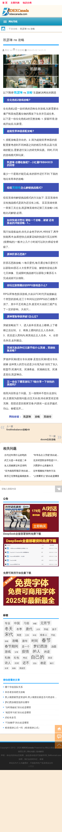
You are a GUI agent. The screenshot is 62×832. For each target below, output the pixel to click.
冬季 (19, 629)
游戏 (8, 651)
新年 (25, 641)
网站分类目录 (51, 747)
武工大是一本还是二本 (15, 460)
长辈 (6, 668)
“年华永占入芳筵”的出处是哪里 (47, 454)
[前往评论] (58, 736)
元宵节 (45, 622)
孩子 (54, 629)
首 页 (4, 2)
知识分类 (27, 2)
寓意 (19, 634)
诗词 (17, 663)
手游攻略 (13, 28)
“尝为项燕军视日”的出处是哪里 (18, 470)
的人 (36, 651)
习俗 (26, 623)
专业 (7, 623)
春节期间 (11, 646)
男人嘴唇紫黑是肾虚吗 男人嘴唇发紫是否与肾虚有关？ (32, 697)
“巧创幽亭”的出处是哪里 (17, 722)
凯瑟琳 (18, 92)
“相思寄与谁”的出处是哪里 (18, 712)
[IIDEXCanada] (31, 11)
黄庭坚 (22, 668)
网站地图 (31, 751)
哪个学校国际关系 (14, 686)
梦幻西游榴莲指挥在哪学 (17, 702)
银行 (52, 663)
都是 (43, 663)
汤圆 (53, 646)
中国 (17, 623)
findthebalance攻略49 (18, 429)
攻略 (29, 92)
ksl (11, 50)
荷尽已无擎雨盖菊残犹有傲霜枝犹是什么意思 (18, 475)
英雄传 (16, 187)
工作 (27, 635)
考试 (25, 657)
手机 (53, 635)
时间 (34, 640)
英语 (50, 657)
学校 (46, 629)
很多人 (43, 634)
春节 (46, 639)
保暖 (35, 623)
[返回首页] (58, 728)
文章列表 (15, 2)
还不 (26, 662)
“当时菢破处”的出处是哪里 (18, 707)
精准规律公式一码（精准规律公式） (23, 727)
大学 (38, 629)
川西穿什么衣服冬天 (43, 465)
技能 (6, 641)
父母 (16, 652)
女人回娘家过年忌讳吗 (15, 465)
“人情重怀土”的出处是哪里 (46, 475)
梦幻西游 (40, 645)
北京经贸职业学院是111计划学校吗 (47, 460)
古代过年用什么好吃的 (15, 454)
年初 (34, 635)
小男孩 (31, 766)
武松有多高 (10, 717)
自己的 (37, 656)
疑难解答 (40, 751)
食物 (14, 668)
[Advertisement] (31, 801)
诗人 (8, 662)
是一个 (26, 646)
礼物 (7, 657)
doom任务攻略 (48, 439)
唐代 (29, 628)
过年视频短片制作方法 (44, 470)
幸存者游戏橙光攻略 (15, 692)
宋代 (9, 634)
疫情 (25, 651)
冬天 (9, 628)
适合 (35, 663)
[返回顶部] (58, 744)
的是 (47, 651)
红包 (16, 657)
